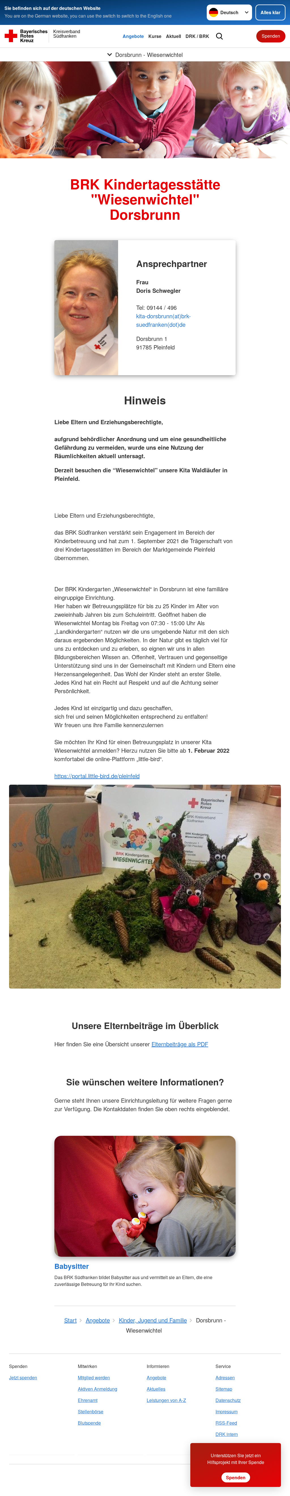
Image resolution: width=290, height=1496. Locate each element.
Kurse (154, 36)
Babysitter (71, 1266)
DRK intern (227, 1434)
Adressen (225, 1377)
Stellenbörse (90, 1411)
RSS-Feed (226, 1423)
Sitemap (224, 1389)
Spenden (271, 36)
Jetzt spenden (23, 1377)
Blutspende (89, 1423)
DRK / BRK (197, 36)
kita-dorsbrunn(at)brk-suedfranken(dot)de (163, 320)
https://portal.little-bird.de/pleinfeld (97, 776)
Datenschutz (228, 1400)
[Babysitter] (145, 1196)
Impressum (227, 1411)
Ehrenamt (87, 1400)
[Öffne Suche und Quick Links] (219, 36)
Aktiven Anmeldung (97, 1389)
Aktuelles (156, 1389)
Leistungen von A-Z (166, 1400)
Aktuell (173, 36)
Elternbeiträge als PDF (180, 1044)
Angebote (133, 36)
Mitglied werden (94, 1377)
